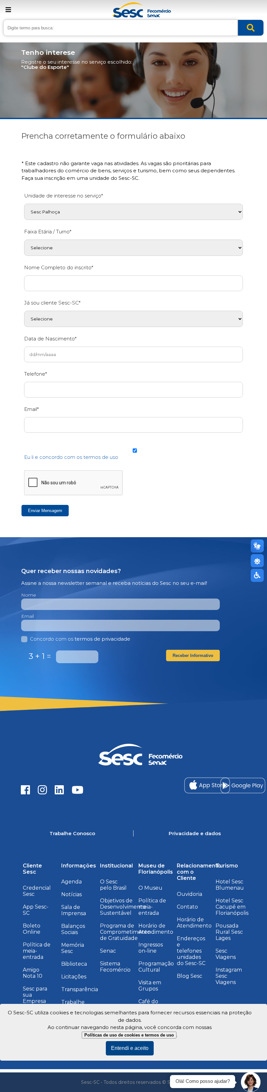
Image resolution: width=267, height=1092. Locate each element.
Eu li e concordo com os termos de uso (71, 457)
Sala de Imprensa (73, 910)
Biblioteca (74, 964)
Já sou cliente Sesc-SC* (52, 303)
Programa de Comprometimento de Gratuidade (125, 932)
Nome (28, 595)
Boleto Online (31, 929)
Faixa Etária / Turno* (47, 231)
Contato (187, 907)
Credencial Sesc (37, 891)
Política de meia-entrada (36, 951)
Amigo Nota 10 (32, 973)
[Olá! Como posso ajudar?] (250, 1082)
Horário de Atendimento (155, 929)
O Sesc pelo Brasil (113, 885)
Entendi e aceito (129, 1048)
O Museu (150, 888)
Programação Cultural (156, 966)
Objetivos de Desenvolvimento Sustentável (123, 906)
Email (27, 616)
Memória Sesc (72, 948)
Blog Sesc (189, 976)
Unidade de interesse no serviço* (63, 196)
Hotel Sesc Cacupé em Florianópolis (232, 906)
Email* (31, 409)
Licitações (73, 977)
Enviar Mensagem (45, 510)
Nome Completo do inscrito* (58, 267)
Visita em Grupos (149, 985)
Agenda (71, 882)
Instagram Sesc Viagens (229, 976)
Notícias (71, 894)
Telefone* (35, 374)
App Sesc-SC (36, 910)
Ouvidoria (189, 894)
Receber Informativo (193, 655)
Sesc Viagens (226, 954)
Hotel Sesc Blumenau (230, 885)
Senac (108, 951)
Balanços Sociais (73, 929)
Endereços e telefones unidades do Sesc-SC (191, 950)
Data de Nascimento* (50, 338)
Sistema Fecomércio (115, 966)
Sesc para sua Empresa (35, 995)
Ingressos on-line (150, 948)
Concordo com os (80, 639)
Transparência (79, 989)
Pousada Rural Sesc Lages (229, 932)
